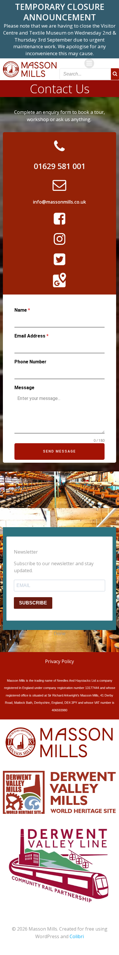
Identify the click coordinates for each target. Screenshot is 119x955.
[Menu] (89, 63)
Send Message (59, 451)
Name (22, 310)
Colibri (77, 936)
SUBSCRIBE (33, 602)
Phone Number (30, 362)
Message (24, 387)
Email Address (31, 336)
